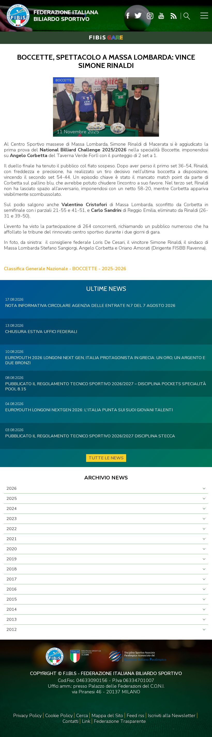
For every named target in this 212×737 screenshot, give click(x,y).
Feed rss (135, 715)
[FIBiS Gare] (106, 37)
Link (86, 721)
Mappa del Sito (107, 715)
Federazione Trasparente (120, 721)
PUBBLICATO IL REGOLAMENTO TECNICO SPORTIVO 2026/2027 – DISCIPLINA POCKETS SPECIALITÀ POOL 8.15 (105, 386)
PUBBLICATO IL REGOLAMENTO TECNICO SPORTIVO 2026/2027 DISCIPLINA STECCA (90, 436)
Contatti (70, 721)
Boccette (64, 80)
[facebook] (128, 16)
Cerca (82, 715)
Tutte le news (106, 458)
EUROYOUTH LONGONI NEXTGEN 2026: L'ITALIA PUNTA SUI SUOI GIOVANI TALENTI (89, 410)
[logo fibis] (17, 28)
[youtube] (161, 16)
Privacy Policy (27, 715)
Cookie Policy (59, 715)
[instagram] (150, 16)
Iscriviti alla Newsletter (171, 715)
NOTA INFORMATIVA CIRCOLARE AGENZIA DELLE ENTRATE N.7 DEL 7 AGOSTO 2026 (90, 305)
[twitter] (138, 16)
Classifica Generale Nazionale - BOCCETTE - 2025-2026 (65, 269)
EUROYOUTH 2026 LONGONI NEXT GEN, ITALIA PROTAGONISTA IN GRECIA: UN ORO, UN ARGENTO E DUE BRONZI (105, 360)
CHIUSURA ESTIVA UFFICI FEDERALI (41, 332)
